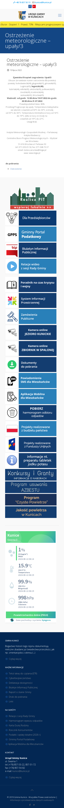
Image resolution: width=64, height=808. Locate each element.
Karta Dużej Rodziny (19, 725)
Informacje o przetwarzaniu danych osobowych (32, 800)
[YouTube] (34, 6)
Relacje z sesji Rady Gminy (22, 716)
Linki (11, 701)
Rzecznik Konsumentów (20, 730)
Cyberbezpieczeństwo (20, 678)
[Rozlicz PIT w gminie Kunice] (32, 198)
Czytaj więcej (15, 658)
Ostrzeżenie (16, 168)
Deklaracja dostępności (20, 682)
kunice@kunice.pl (43, 2)
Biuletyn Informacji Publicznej (23, 687)
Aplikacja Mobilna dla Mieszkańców (25, 744)
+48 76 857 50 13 (22, 2)
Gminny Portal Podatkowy (21, 739)
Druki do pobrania (18, 696)
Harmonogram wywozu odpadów (25, 720)
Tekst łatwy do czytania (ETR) (23, 673)
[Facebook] (30, 6)
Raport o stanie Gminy (20, 692)
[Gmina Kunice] (32, 15)
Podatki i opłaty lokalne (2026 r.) (25, 734)
